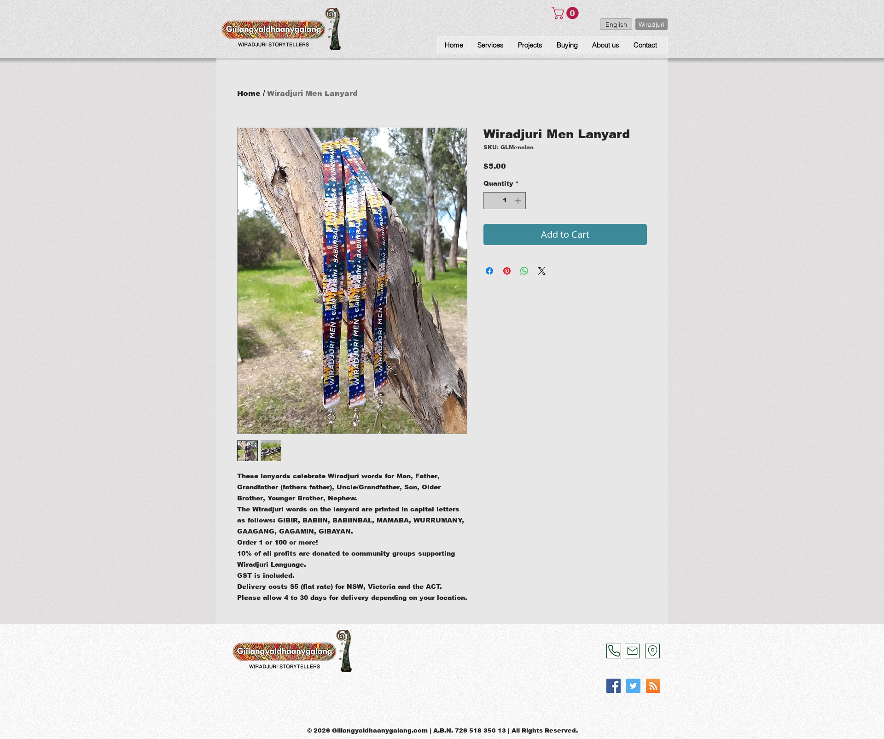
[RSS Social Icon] (653, 686)
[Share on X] (541, 270)
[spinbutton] (504, 201)
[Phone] (613, 651)
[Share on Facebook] (489, 270)
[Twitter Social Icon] (633, 686)
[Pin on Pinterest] (506, 270)
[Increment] (518, 201)
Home (249, 93)
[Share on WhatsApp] (524, 270)
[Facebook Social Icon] (613, 686)
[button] (567, 13)
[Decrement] (490, 201)
